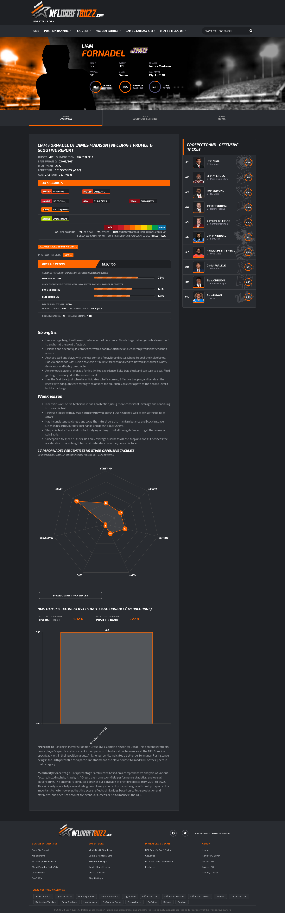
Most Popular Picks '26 (45, 866)
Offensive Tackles (174, 896)
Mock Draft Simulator (101, 850)
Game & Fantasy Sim (140, 30)
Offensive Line (150, 896)
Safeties (152, 902)
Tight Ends (130, 896)
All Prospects (43, 896)
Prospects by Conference (159, 861)
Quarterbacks (64, 896)
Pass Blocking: (51, 289)
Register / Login (211, 855)
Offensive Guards (200, 896)
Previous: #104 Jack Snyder (70, 595)
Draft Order (38, 872)
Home (35, 30)
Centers (220, 896)
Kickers (167, 902)
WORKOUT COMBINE (145, 118)
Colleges (150, 855)
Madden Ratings (108, 30)
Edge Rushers (69, 902)
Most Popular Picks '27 (44, 861)
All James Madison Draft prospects (58, 247)
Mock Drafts (39, 855)
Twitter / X (208, 866)
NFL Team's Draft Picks (158, 850)
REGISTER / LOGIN (43, 21)
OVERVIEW (66, 118)
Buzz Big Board (40, 850)
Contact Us (208, 861)
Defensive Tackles (45, 902)
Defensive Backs (112, 902)
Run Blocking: (50, 296)
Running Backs (86, 896)
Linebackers (90, 902)
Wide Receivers (109, 896)
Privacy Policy (210, 872)
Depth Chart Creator (100, 866)
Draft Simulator (173, 30)
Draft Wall (37, 878)
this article (158, 235)
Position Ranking (57, 30)
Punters (182, 902)
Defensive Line (239, 896)
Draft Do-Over (97, 872)
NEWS (221, 118)
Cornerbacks (135, 902)
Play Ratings (96, 878)
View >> (68, 255)
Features (83, 30)
